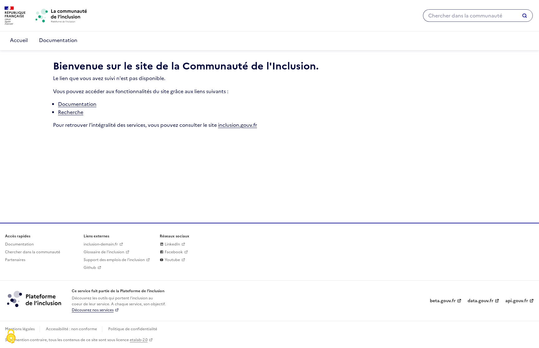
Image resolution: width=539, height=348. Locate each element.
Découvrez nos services (93, 310)
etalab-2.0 (139, 340)
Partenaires (15, 260)
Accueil (19, 40)
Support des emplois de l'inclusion (114, 260)
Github (90, 267)
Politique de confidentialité (132, 329)
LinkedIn (172, 244)
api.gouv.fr (516, 301)
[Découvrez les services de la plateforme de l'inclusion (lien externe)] (34, 299)
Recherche (70, 112)
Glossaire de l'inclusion (104, 252)
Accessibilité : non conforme (71, 329)
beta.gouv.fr (443, 301)
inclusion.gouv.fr (237, 125)
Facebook (173, 252)
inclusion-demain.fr (101, 244)
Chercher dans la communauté (32, 252)
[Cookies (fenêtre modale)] (11, 337)
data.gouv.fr (480, 301)
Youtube (172, 260)
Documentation (58, 40)
